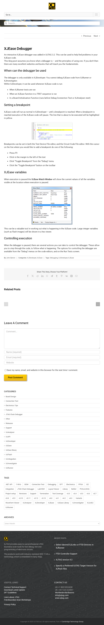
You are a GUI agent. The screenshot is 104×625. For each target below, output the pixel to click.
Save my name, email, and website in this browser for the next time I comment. (42, 370)
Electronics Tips (12, 405)
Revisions (23, 494)
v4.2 (64, 498)
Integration (10, 489)
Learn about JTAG (11, 597)
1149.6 (18, 484)
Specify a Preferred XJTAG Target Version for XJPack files (76, 567)
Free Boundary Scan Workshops (17, 600)
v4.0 (50, 498)
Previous (87, 36)
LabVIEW (41, 489)
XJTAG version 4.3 (64, 560)
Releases (9, 423)
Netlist (73, 489)
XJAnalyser (10, 432)
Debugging (54, 258)
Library (65, 489)
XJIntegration (11, 459)
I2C (87, 484)
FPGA (80, 484)
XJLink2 (90, 503)
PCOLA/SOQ (84, 489)
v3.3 (68, 494)
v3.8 (7, 498)
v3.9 (13, 498)
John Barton (10, 258)
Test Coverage (57, 494)
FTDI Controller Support (66, 554)
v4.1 (57, 498)
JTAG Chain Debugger (14, 414)
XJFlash (9, 454)
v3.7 (94, 494)
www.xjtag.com (61, 598)
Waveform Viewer (12, 503)
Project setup (11, 494)
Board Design (11, 396)
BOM (26, 484)
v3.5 (81, 494)
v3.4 (75, 494)
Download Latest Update (14, 590)
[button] (6, 304)
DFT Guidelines (10, 592)
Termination (44, 494)
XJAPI (8, 437)
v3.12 (36, 498)
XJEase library (11, 450)
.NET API (9, 484)
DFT (61, 484)
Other (8, 419)
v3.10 (21, 498)
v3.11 (28, 498)
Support (9, 428)
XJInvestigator (11, 463)
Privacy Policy (10, 604)
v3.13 (44, 498)
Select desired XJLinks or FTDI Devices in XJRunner (74, 546)
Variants (79, 498)
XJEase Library (63, 503)
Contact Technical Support (15, 587)
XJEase (39, 258)
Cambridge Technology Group (72, 622)
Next (96, 36)
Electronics (70, 484)
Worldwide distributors (64, 592)
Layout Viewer (53, 489)
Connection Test (12, 401)
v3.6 (88, 494)
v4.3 (70, 498)
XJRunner (9, 468)
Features (9, 410)
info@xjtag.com (62, 595)
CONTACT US (60, 582)
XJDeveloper (31, 258)
